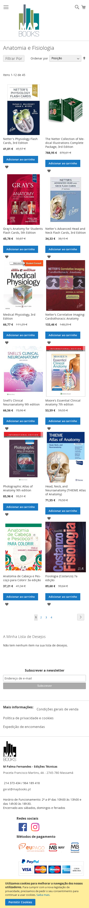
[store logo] (29, 20)
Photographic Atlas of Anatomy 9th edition (18, 488)
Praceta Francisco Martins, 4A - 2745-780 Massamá (38, 773)
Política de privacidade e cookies (28, 718)
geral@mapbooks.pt (17, 789)
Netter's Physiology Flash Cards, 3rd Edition (20, 141)
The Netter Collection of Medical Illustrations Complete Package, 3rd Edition (64, 143)
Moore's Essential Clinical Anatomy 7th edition (63, 402)
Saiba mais (42, 895)
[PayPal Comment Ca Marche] (51, 875)
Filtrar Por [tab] (13, 58)
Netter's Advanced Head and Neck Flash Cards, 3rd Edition (65, 231)
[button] (6, 166)
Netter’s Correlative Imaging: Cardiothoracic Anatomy (65, 316)
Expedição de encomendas (24, 726)
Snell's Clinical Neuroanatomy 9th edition (21, 402)
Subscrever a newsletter (44, 670)
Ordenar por (39, 58)
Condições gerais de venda (57, 709)
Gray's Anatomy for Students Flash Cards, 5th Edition (23, 231)
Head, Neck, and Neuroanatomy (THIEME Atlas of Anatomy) (65, 490)
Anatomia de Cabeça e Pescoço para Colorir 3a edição (22, 578)
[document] (45, 894)
